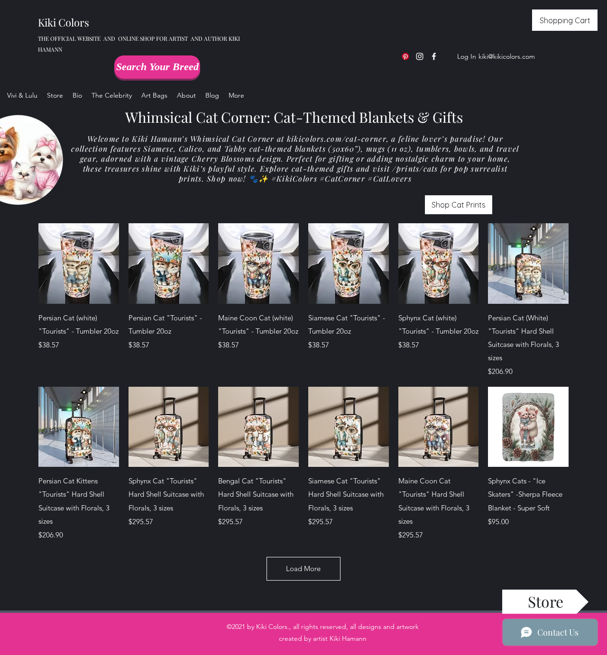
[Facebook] (434, 56)
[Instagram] (419, 56)
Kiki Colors (63, 22)
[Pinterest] (405, 56)
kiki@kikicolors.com (506, 56)
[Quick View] (78, 263)
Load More (303, 568)
